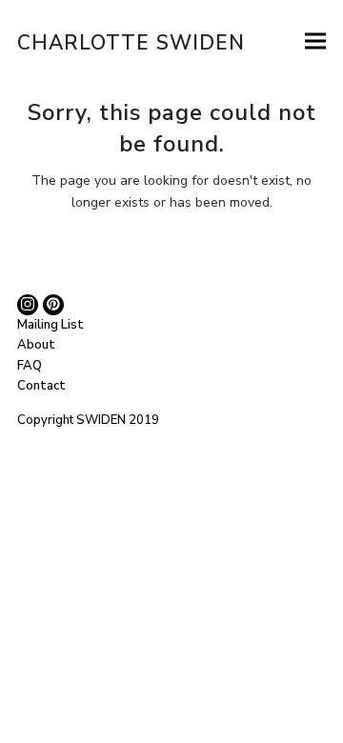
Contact (41, 385)
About (36, 344)
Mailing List (50, 324)
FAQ (29, 365)
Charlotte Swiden (131, 43)
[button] (315, 40)
